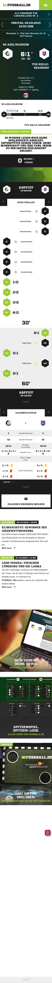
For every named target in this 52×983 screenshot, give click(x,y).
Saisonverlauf (48, 412)
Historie (3, 412)
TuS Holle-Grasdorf (40, 66)
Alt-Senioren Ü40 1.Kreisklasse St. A (26, 14)
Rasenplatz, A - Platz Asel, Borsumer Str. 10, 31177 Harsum (26, 34)
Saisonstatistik (26, 413)
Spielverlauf (26, 202)
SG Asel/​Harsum (16, 44)
